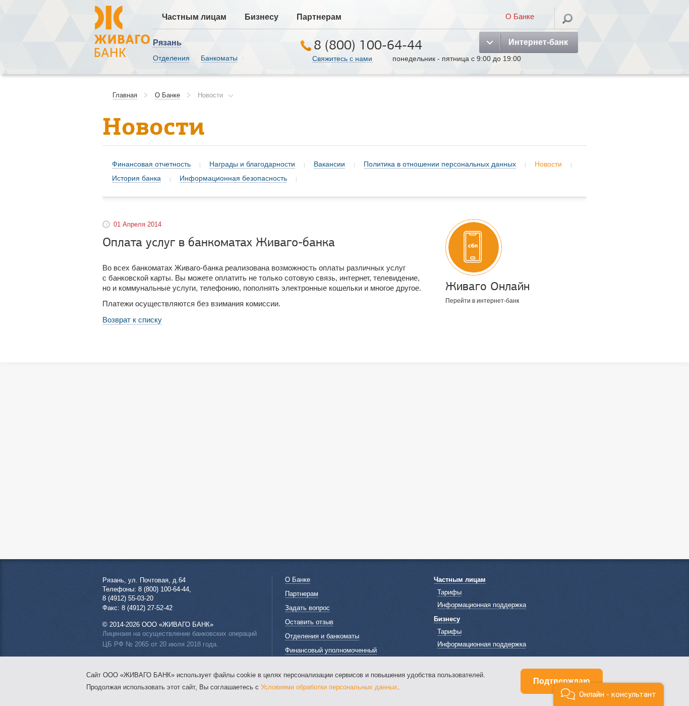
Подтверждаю (561, 681)
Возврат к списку (132, 319)
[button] (608, 694)
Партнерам (319, 17)
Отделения (171, 58)
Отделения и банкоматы (322, 636)
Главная (124, 95)
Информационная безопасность (233, 178)
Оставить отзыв (309, 622)
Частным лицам (194, 17)
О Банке (519, 16)
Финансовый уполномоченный (331, 650)
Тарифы (449, 592)
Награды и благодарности (252, 164)
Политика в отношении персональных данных (440, 164)
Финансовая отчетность (151, 164)
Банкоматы (219, 58)
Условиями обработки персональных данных (329, 687)
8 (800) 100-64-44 (368, 45)
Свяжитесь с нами (342, 59)
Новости (210, 95)
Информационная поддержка (481, 605)
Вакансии (329, 164)
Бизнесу (261, 17)
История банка (136, 178)
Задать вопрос (307, 608)
